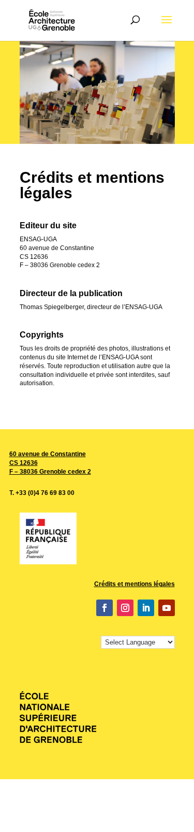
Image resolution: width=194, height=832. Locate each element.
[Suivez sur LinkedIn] (146, 608)
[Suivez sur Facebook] (104, 608)
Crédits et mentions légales (134, 584)
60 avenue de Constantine (47, 454)
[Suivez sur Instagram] (125, 608)
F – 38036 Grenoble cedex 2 (50, 471)
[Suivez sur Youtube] (166, 608)
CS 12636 (23, 462)
